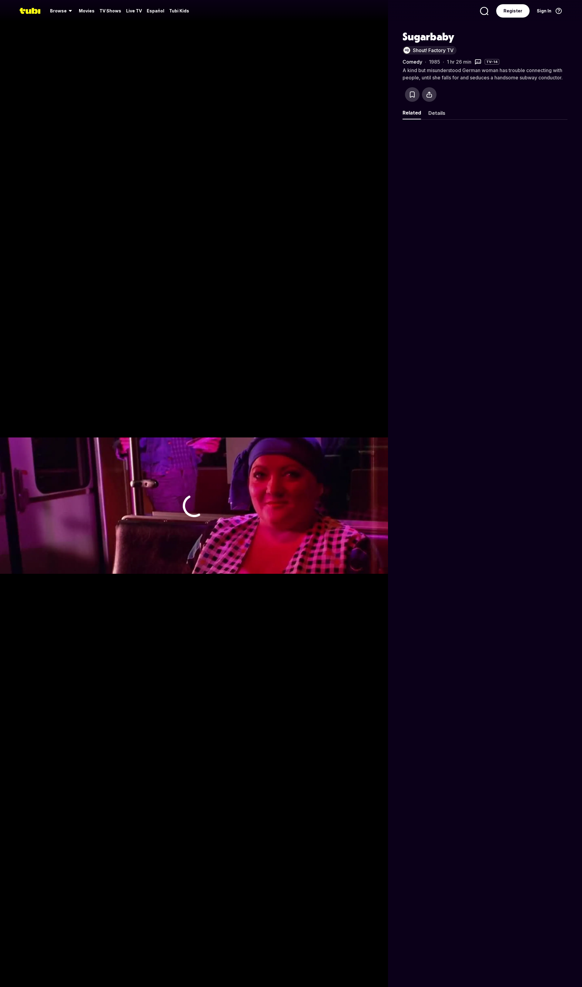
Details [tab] (436, 113)
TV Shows (110, 10)
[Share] (429, 94)
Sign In (544, 10)
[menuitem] (62, 11)
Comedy (412, 62)
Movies (87, 10)
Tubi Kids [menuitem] (179, 10)
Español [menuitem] (155, 10)
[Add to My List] (412, 94)
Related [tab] (412, 113)
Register (512, 10)
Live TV (134, 10)
